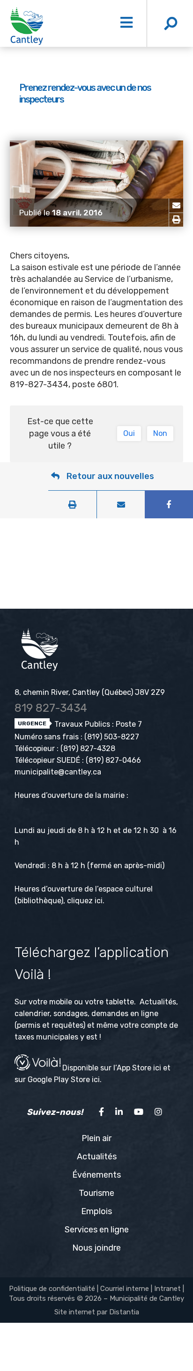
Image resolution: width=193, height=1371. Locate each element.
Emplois (96, 1211)
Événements (96, 1175)
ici (99, 900)
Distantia (124, 1312)
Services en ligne (97, 1229)
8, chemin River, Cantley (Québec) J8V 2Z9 (90, 692)
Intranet (167, 1288)
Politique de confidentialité (52, 1288)
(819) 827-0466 (113, 760)
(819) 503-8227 (111, 736)
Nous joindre (96, 1248)
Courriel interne (124, 1288)
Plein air (96, 1138)
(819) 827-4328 (87, 748)
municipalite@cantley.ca (58, 771)
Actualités (97, 1156)
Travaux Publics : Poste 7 (97, 724)
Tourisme (96, 1193)
